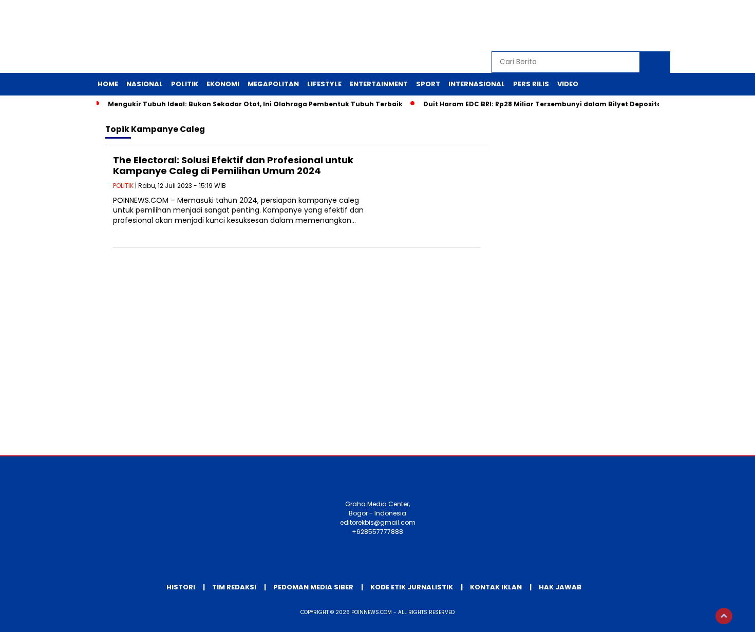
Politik (184, 84)
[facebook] (568, 26)
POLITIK (123, 185)
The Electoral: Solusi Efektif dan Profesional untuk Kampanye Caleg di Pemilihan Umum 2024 (233, 166)
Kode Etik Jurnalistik (411, 587)
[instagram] (615, 26)
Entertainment (379, 84)
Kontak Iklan (496, 587)
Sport (428, 84)
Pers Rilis (531, 84)
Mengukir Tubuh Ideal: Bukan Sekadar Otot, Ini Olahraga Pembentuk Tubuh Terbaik (255, 104)
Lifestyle (324, 84)
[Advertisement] (377, 373)
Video (567, 84)
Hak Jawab (560, 587)
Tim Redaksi (234, 587)
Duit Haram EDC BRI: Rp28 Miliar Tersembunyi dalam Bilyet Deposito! (543, 104)
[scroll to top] (724, 616)
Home (108, 84)
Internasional (476, 84)
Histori (180, 587)
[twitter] (591, 26)
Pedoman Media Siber (313, 587)
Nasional (144, 84)
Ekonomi (222, 84)
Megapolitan (273, 84)
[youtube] (639, 26)
